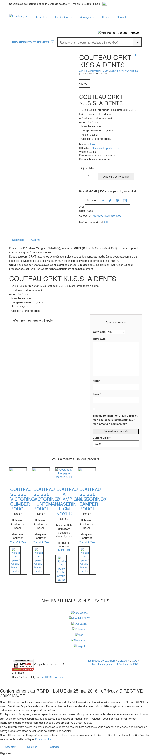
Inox (92, 144)
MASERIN (64, 550)
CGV (134, 660)
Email (97, 394)
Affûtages (85, 17)
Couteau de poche (102, 148)
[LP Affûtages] (18, 16)
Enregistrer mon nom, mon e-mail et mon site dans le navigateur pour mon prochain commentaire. (115, 420)
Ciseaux (58, 26)
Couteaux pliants (63, 31)
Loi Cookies (121, 664)
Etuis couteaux (62, 49)
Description (18, 239)
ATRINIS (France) (52, 677)
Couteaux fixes (62, 36)
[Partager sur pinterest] (117, 200)
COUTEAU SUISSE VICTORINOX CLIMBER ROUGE (24, 499)
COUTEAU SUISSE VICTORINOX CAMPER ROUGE (93, 499)
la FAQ (134, 664)
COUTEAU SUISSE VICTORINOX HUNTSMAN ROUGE (47, 499)
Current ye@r (102, 437)
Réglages (53, 747)
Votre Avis (99, 338)
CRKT (107, 222)
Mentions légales (102, 664)
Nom (96, 380)
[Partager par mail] (125, 200)
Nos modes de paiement (101, 660)
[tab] (18, 239)
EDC (117, 148)
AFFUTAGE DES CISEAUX (89, 35)
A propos (41, 26)
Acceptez (10, 747)
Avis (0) (35, 239)
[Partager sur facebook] (103, 200)
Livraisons (124, 660)
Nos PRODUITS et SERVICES (30, 42)
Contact (121, 17)
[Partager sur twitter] (110, 200)
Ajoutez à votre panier (116, 176)
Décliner (32, 747)
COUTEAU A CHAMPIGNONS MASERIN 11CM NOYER (73, 501)
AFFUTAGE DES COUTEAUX (89, 27)
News (105, 17)
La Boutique (62, 17)
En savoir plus (43, 739)
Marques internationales (124, 71)
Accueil (40, 17)
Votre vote (99, 332)
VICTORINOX (18, 541)
